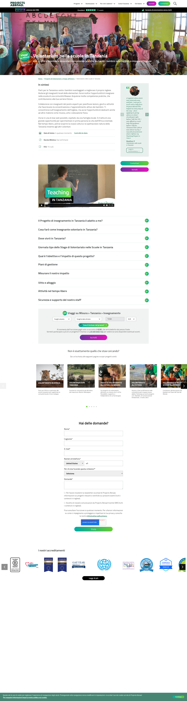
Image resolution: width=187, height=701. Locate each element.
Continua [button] (178, 697)
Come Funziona (123, 3)
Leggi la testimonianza (133, 150)
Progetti (77, 3)
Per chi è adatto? (106, 3)
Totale (109, 319)
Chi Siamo (138, 3)
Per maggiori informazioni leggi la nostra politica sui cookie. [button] (25, 697)
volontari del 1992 (32, 10)
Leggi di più (93, 578)
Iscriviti (151, 3)
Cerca (175, 3)
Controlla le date (80, 133)
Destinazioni (90, 3)
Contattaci (164, 3)
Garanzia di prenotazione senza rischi (158, 10)
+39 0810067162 (96, 331)
